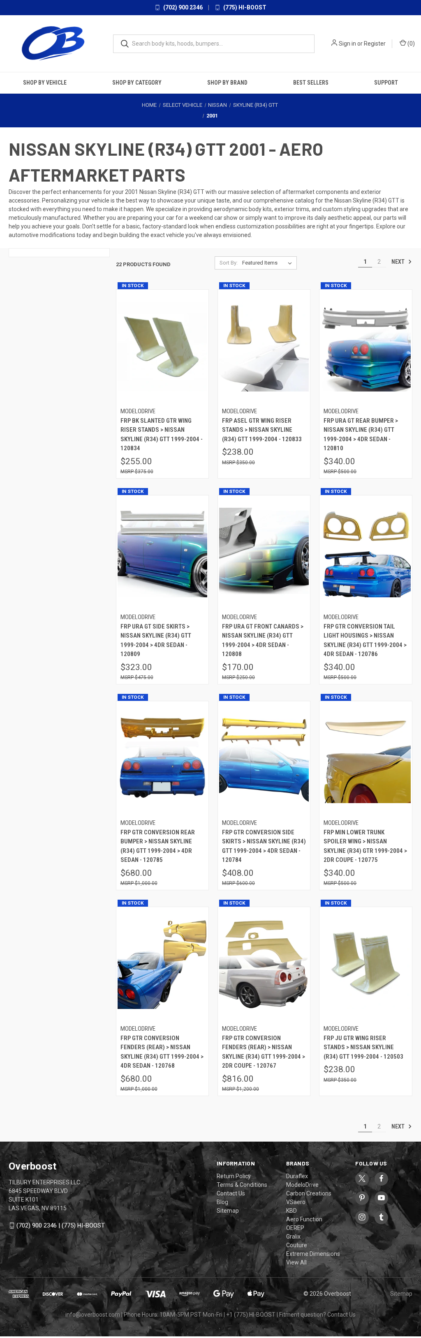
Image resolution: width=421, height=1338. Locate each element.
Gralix (293, 1236)
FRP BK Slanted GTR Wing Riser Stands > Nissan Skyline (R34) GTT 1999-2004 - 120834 (161, 434)
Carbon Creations (308, 1193)
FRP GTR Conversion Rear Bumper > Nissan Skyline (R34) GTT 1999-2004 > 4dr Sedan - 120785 (157, 846)
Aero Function (304, 1219)
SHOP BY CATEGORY (137, 82)
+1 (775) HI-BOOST (250, 1314)
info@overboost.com (92, 1314)
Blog (222, 1202)
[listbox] (268, 263)
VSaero (295, 1202)
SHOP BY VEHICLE (45, 82)
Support (386, 82)
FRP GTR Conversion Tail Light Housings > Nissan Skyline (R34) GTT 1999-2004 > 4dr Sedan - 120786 (365, 640)
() (410, 43)
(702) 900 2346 (182, 7)
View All (296, 1262)
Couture (296, 1245)
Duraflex (297, 1176)
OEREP (295, 1228)
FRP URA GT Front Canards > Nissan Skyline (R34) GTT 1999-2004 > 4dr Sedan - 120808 (262, 640)
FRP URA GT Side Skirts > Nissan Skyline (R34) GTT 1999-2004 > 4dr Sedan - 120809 (155, 640)
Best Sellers (310, 82)
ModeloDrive (302, 1184)
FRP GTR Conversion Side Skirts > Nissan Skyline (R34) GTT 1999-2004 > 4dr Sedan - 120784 (264, 846)
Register (375, 43)
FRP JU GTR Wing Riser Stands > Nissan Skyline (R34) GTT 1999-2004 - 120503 (363, 1047)
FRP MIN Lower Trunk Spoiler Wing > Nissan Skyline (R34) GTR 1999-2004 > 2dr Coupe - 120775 (365, 846)
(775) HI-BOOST (244, 7)
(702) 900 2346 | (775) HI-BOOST (60, 1225)
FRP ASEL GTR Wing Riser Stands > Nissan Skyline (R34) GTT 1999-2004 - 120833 (262, 430)
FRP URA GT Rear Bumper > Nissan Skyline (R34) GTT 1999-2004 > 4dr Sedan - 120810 (361, 434)
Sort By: (229, 263)
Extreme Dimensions (313, 1253)
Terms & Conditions (242, 1184)
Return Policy (234, 1176)
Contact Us (231, 1193)
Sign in (347, 43)
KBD (291, 1210)
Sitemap (228, 1210)
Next (398, 261)
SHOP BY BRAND (227, 82)
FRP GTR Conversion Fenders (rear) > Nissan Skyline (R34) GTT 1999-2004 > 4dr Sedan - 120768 (162, 1052)
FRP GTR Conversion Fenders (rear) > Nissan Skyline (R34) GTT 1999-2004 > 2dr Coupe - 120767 (263, 1052)
